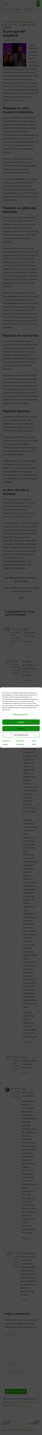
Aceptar (21, 722)
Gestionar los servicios (20, 714)
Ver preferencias (21, 735)
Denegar (21, 728)
